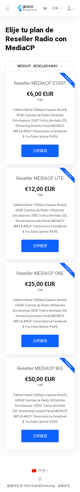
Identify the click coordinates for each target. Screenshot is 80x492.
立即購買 (40, 151)
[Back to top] (40, 479)
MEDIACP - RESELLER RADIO (37, 66)
